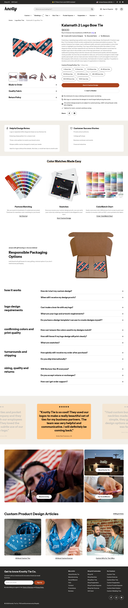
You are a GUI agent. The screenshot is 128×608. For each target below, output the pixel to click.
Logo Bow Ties (19, 20)
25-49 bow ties (105, 69)
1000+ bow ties (83, 79)
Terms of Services (28, 587)
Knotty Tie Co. (13, 603)
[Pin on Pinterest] (74, 113)
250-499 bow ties (97, 74)
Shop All (7, 2)
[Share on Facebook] (69, 113)
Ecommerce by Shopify (32, 603)
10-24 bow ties (91, 69)
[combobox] (64, 9)
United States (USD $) (106, 2)
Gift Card (14, 2)
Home (11, 20)
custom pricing (95, 103)
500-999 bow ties (68, 79)
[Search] (92, 9)
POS (20, 603)
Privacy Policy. (40, 587)
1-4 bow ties (67, 69)
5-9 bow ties (79, 69)
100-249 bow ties (82, 74)
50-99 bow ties (68, 74)
